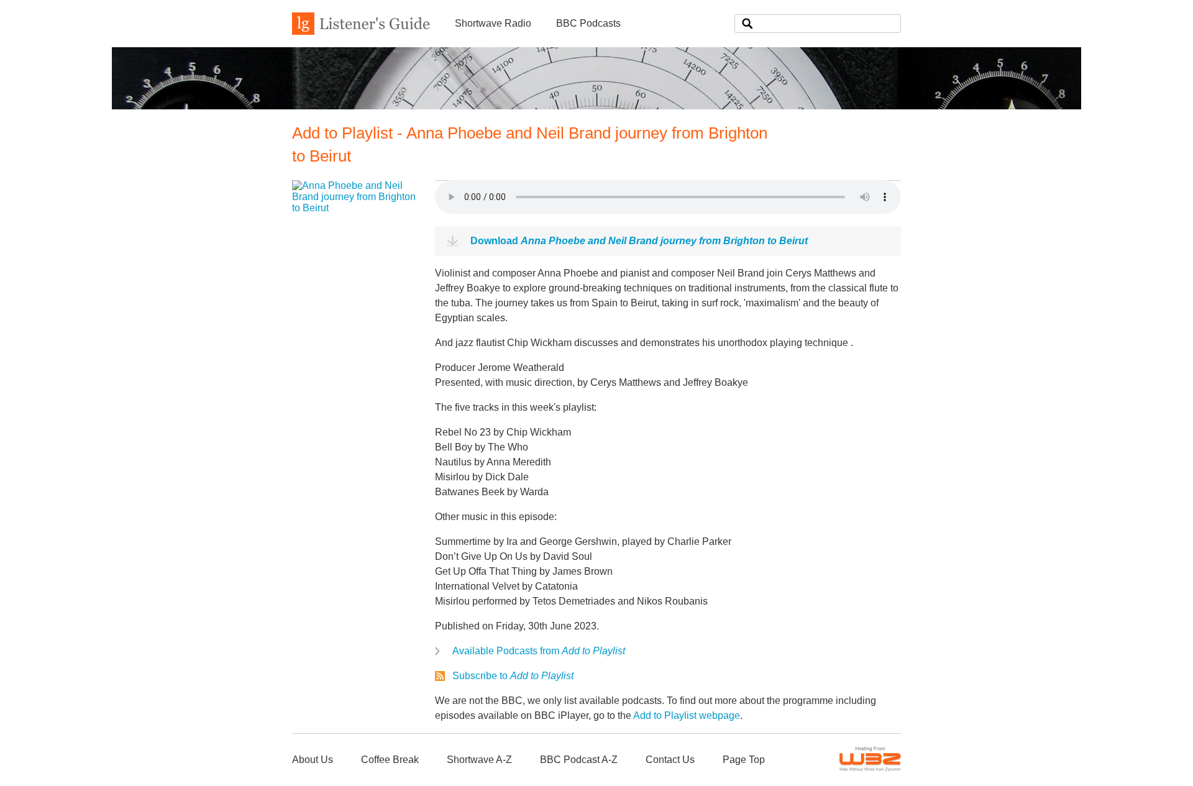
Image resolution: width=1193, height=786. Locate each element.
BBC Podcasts (588, 23)
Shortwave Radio (493, 23)
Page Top (744, 759)
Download (639, 240)
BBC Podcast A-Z (579, 759)
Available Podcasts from (538, 651)
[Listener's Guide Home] (361, 31)
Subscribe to (513, 675)
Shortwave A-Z (479, 759)
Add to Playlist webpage (686, 715)
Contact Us (670, 759)
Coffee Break (390, 759)
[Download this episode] (354, 208)
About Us (312, 759)
